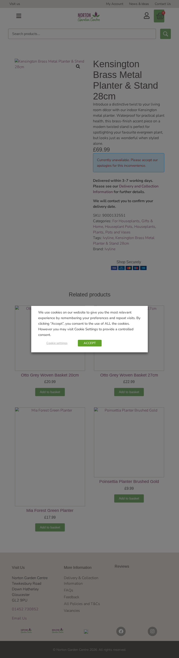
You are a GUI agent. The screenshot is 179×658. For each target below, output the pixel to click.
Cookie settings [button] (56, 343)
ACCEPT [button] (90, 343)
